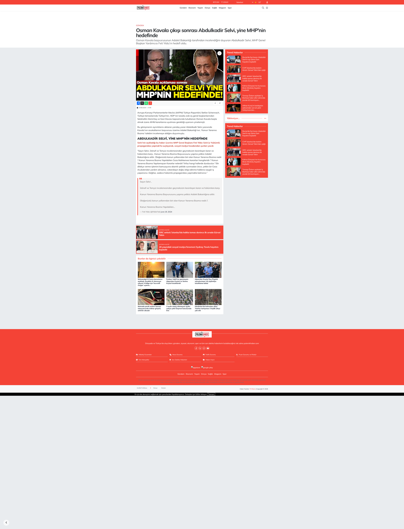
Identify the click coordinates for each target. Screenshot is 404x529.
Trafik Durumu (210, 355)
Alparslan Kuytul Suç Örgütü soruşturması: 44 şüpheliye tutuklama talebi (206, 281)
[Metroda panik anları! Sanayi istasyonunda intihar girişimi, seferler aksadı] (151, 297)
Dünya (207, 8)
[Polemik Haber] (143, 7)
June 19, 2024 (166, 212)
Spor (230, 8)
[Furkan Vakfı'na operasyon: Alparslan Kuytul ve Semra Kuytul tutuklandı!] (179, 269)
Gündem (183, 8)
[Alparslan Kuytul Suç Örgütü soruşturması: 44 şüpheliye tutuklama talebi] (208, 269)
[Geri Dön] (6, 523)
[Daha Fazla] (150, 103)
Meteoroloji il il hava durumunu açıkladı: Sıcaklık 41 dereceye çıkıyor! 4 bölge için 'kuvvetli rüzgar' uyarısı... (150, 282)
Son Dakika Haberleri (179, 360)
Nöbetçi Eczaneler (145, 355)
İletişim (163, 388)
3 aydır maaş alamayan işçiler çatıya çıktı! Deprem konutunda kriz (178, 308)
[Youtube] (208, 348)
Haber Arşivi (210, 360)
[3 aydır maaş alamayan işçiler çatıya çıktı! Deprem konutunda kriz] (179, 297)
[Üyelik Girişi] (266, 2)
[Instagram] (204, 348)
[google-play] (207, 367)
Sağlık (214, 8)
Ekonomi (192, 8)
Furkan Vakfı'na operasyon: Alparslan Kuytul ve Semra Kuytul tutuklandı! (177, 281)
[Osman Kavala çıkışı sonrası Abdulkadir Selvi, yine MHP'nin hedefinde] (179, 75)
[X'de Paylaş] (142, 103)
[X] (200, 348)
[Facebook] (196, 348)
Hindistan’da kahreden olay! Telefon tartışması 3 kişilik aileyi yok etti (207, 308)
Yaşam (200, 8)
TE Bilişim (252, 389)
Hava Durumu (177, 355)
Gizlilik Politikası (142, 388)
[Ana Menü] (267, 7)
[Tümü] (265, 118)
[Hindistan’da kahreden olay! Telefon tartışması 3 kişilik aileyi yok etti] (208, 297)
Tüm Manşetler (143, 360)
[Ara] (263, 7)
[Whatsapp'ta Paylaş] (146, 103)
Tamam (211, 394)
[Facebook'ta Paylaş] (138, 103)
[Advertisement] (246, 194)
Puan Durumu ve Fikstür (247, 355)
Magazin (222, 8)
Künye (155, 388)
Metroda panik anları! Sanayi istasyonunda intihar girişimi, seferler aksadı (149, 308)
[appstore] (196, 367)
